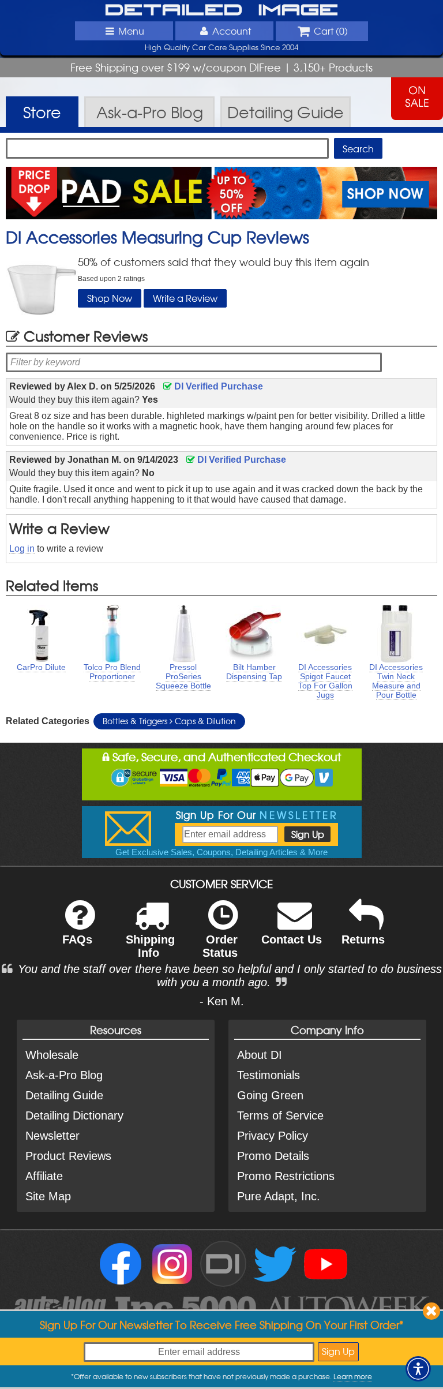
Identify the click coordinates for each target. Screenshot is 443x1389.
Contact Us (291, 939)
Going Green (270, 1095)
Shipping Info (150, 946)
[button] (418, 1368)
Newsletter (52, 1135)
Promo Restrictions (286, 1176)
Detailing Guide (64, 1095)
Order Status (220, 946)
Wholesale (51, 1055)
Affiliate (44, 1176)
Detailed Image (222, 10)
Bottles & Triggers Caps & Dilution (169, 721)
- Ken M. (222, 1001)
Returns (363, 939)
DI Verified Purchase (217, 386)
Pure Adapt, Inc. (278, 1196)
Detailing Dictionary (74, 1115)
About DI (259, 1055)
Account (231, 31)
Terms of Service (280, 1115)
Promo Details (273, 1156)
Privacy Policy (272, 1135)
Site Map (48, 1196)
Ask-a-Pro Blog (64, 1075)
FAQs (77, 939)
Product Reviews (68, 1156)
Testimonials (268, 1075)
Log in (22, 548)
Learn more (352, 1376)
